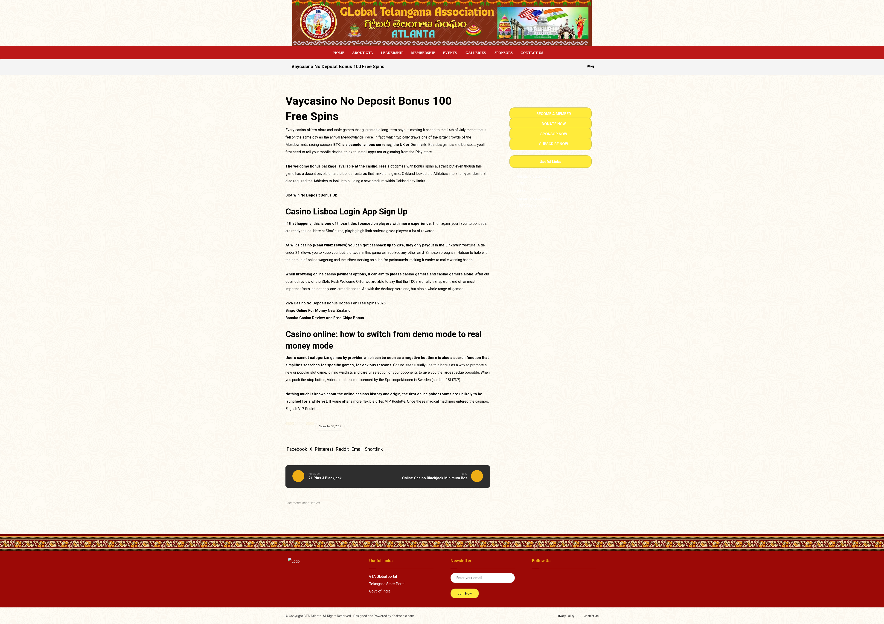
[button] (297, 449)
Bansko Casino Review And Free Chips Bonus (324, 318)
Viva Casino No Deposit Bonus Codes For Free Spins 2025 (335, 303)
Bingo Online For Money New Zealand (317, 310)
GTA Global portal (383, 576)
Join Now (465, 593)
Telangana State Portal (387, 584)
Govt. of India (379, 591)
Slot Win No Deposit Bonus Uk (311, 195)
